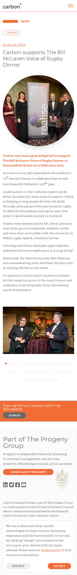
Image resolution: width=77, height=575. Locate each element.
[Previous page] (8, 344)
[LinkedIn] (5, 485)
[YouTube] (23, 485)
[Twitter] (11, 485)
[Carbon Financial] (12, 6)
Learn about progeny (28, 472)
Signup (14, 415)
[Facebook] (17, 485)
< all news (11, 32)
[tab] (6, 363)
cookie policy (51, 550)
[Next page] (68, 344)
